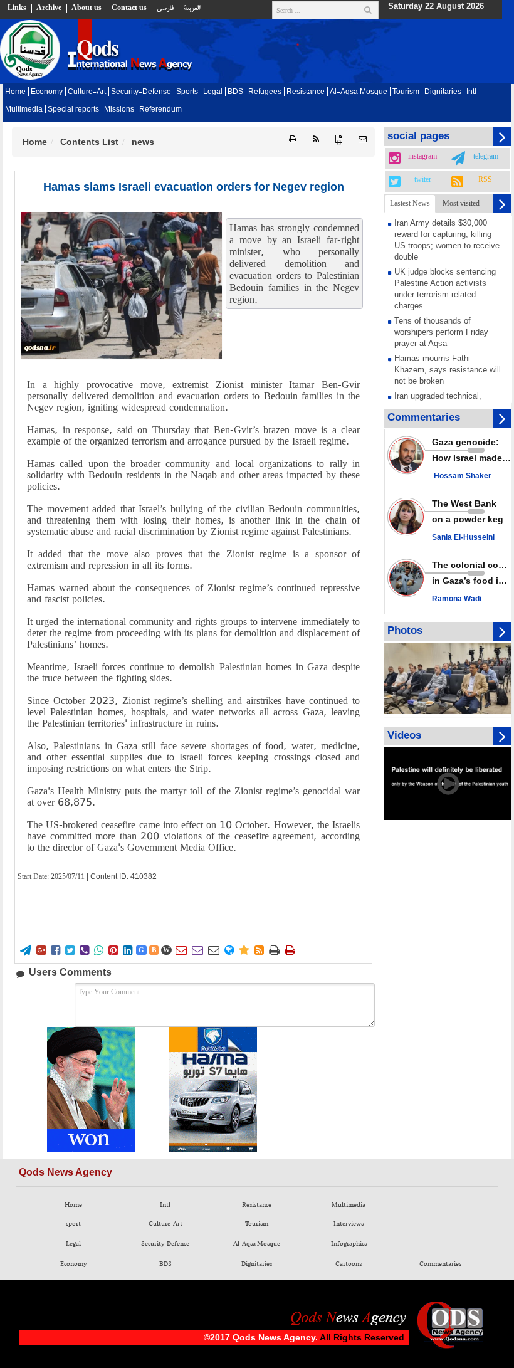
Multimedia (24, 109)
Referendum (160, 109)
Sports (187, 92)
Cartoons (348, 1264)
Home (15, 92)
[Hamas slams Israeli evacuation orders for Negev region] (121, 285)
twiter (422, 180)
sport (73, 1223)
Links (17, 8)
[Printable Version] (293, 139)
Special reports (73, 109)
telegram (485, 156)
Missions (119, 109)
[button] (362, 139)
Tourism (405, 92)
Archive (48, 8)
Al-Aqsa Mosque (358, 92)
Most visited (461, 203)
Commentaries (440, 1264)
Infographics (349, 1244)
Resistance (305, 92)
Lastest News (410, 203)
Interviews (348, 1223)
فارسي (165, 8)
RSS (485, 180)
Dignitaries (442, 92)
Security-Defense (141, 92)
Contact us (129, 8)
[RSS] (316, 139)
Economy (47, 92)
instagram (422, 156)
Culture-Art (87, 92)
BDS (235, 92)
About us (86, 8)
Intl (471, 92)
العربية (192, 8)
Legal (213, 92)
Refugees (264, 92)
